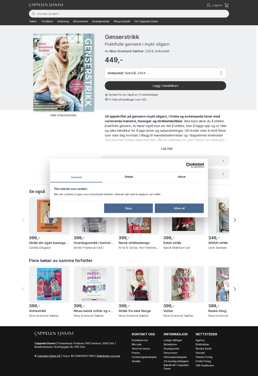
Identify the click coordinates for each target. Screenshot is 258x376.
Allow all (179, 208)
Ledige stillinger (173, 340)
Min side (136, 344)
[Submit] (33, 14)
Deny (128, 208)
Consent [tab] (76, 177)
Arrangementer (101, 21)
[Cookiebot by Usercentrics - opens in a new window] (188, 165)
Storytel (200, 352)
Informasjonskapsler (175, 356)
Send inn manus (141, 348)
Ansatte (136, 361)
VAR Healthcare (205, 365)
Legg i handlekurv (165, 86)
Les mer (167, 148)
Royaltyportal (171, 348)
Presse (136, 352)
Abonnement (80, 21)
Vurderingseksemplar (144, 356)
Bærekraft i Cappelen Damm (176, 367)
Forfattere (47, 21)
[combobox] (129, 14)
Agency (200, 340)
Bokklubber (202, 344)
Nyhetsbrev (170, 344)
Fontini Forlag (203, 361)
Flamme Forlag (204, 356)
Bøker (33, 21)
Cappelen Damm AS (48, 355)
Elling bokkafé (122, 21)
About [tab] (182, 176)
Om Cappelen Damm (146, 21)
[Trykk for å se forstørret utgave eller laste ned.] (63, 72)
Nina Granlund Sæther (127, 51)
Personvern (170, 352)
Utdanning (63, 21)
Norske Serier (204, 348)
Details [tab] (129, 176)
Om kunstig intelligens (176, 361)
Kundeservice (140, 340)
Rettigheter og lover (108, 355)
